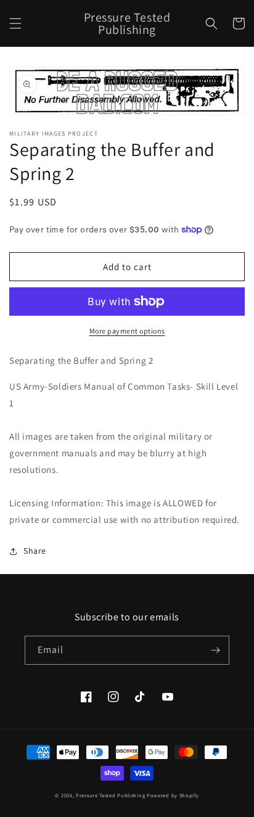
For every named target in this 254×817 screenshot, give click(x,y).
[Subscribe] (215, 650)
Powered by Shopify (173, 795)
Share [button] (34, 550)
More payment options (127, 330)
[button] (15, 23)
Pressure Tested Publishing (110, 795)
